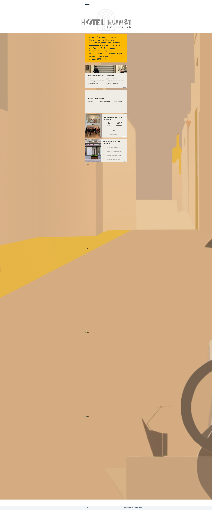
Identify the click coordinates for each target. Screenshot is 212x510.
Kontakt (136, 507)
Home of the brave (125, 1)
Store (140, 507)
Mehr (140, 1)
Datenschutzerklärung (128, 507)
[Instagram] (87, 507)
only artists (133, 1)
